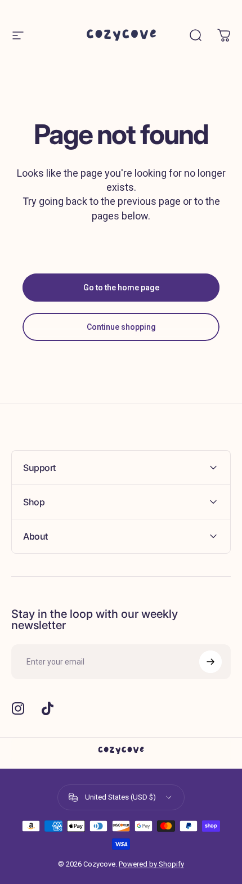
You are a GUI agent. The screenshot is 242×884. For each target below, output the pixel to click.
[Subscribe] (210, 661)
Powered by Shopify (151, 864)
